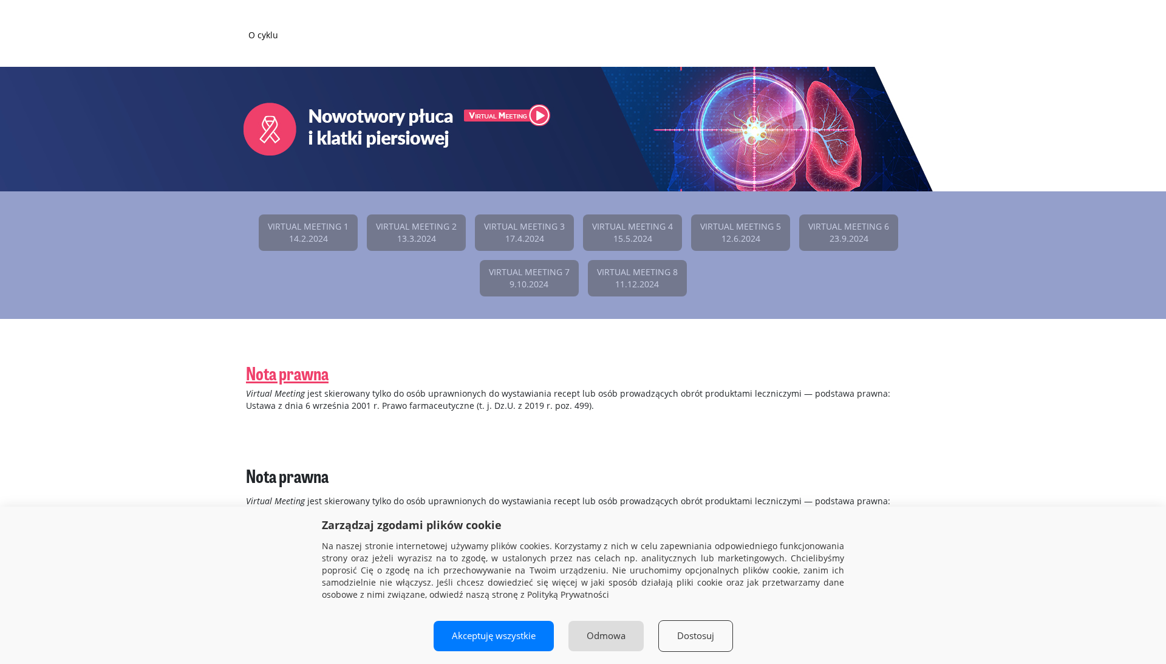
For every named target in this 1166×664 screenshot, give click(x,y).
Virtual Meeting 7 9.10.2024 (529, 278)
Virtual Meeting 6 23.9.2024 (848, 232)
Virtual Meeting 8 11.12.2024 (637, 278)
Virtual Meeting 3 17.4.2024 (524, 232)
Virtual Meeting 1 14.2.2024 (308, 232)
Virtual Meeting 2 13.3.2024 (416, 232)
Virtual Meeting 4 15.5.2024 (632, 232)
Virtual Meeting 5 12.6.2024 (740, 232)
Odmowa (606, 635)
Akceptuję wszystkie (494, 635)
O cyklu (263, 35)
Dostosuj (695, 635)
